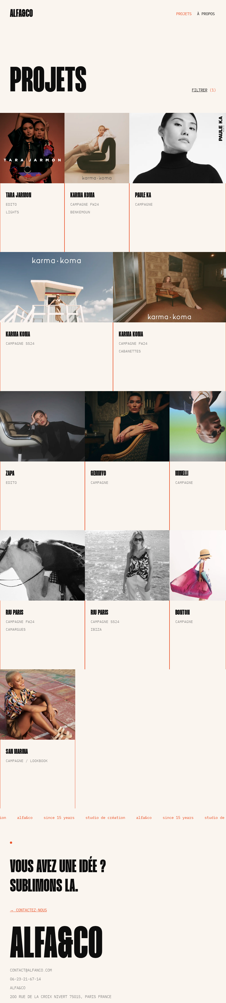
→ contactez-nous (28, 910)
